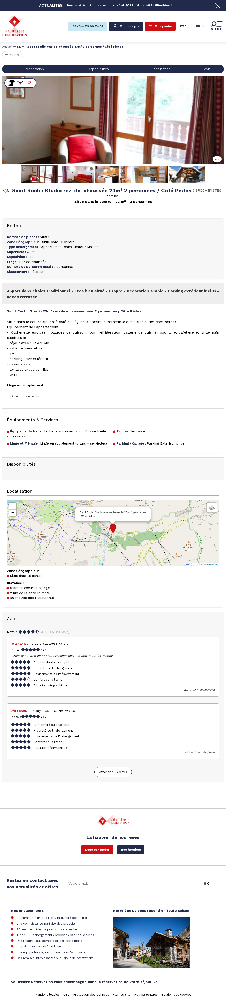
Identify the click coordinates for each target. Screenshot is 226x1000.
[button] (113, 528)
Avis (207, 69)
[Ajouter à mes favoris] (5, 191)
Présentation (33, 69)
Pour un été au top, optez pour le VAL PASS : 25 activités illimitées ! (119, 5)
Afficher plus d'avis (113, 772)
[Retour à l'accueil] (14, 26)
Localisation (161, 69)
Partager (15, 54)
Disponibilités (98, 69)
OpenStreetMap (209, 564)
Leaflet (193, 564)
